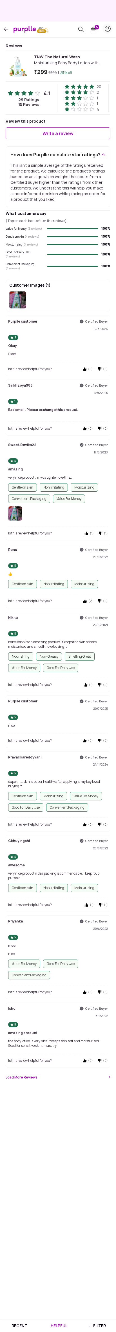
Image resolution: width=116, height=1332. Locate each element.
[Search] (81, 29)
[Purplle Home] (25, 29)
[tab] (19, 1326)
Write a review (58, 133)
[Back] (6, 29)
